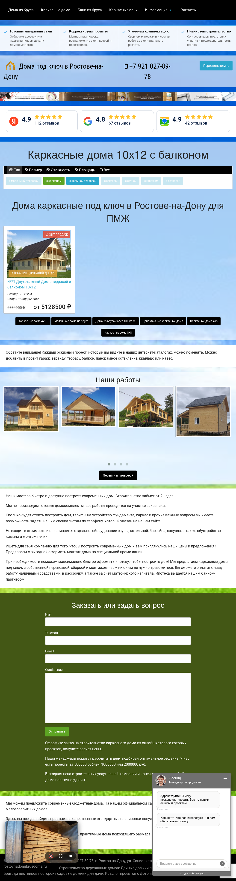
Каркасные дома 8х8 (118, 332)
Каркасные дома (55, 10)
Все (106, 170)
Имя (48, 614)
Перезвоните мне (216, 66)
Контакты (188, 10)
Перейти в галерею (117, 475)
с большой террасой (82, 181)
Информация (156, 10)
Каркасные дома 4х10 (32, 321)
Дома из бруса (21, 10)
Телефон (51, 633)
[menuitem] (21, 10)
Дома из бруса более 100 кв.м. (115, 321)
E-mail (49, 651)
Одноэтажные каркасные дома (163, 321)
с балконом (54, 181)
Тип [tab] (16, 170)
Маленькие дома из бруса (71, 321)
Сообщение (53, 670)
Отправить (57, 731)
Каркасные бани (123, 10)
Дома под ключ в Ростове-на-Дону (53, 71)
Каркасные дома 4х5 (204, 321)
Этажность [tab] (60, 170)
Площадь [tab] (86, 170)
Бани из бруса (90, 10)
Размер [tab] (35, 170)
